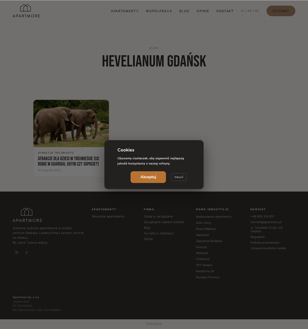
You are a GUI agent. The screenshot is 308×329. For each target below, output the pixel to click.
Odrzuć (178, 177)
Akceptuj (148, 177)
